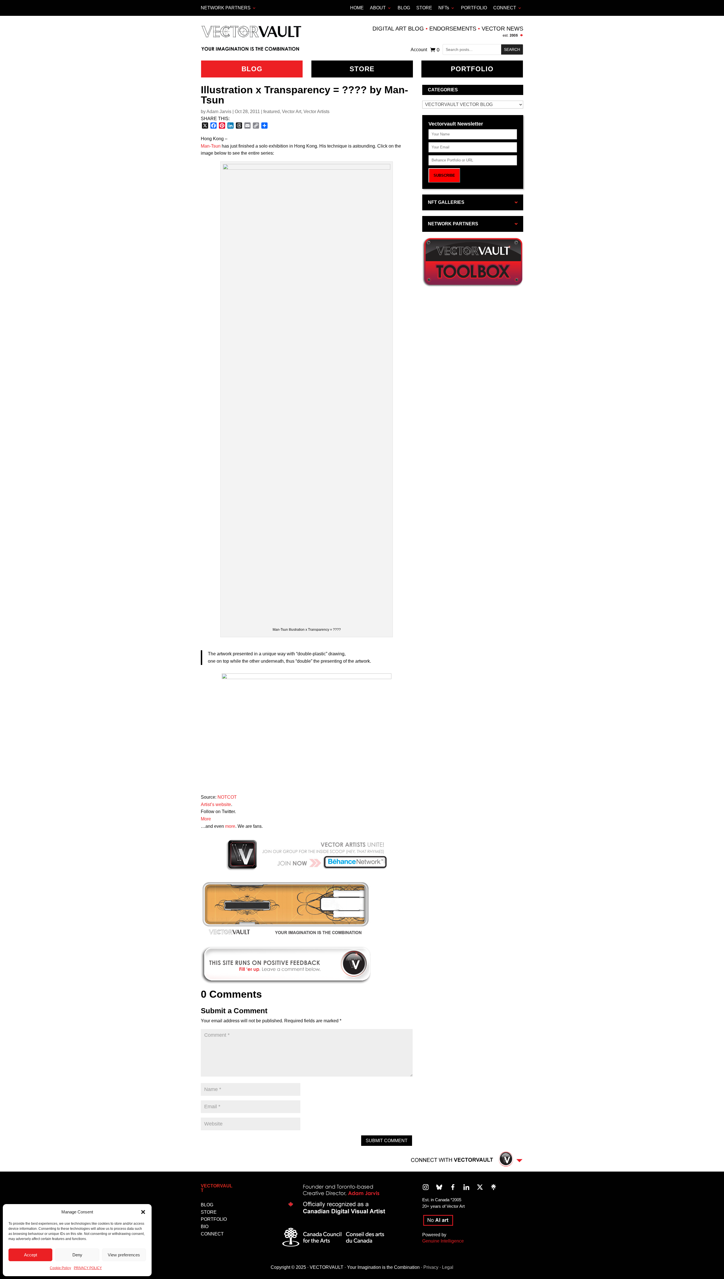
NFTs (443, 7)
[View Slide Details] (285, 909)
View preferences (124, 1254)
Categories (443, 89)
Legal (447, 1267)
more (230, 826)
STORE (424, 7)
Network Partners (226, 7)
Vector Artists (316, 111)
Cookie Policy (60, 1268)
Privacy (430, 1267)
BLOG (404, 7)
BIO (204, 1226)
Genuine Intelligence (443, 1241)
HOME (357, 7)
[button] (143, 1212)
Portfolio (472, 69)
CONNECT (504, 7)
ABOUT (378, 7)
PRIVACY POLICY (88, 1268)
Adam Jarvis (218, 111)
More (206, 818)
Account (419, 50)
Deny (77, 1254)
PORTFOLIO (474, 7)
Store (362, 69)
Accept (30, 1254)
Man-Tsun (211, 146)
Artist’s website (216, 804)
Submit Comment (387, 1140)
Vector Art (291, 111)
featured (271, 111)
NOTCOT (227, 797)
